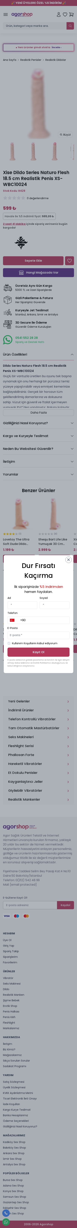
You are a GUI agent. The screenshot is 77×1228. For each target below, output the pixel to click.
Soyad (44, 598)
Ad (9, 598)
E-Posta (12, 628)
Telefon (12, 613)
